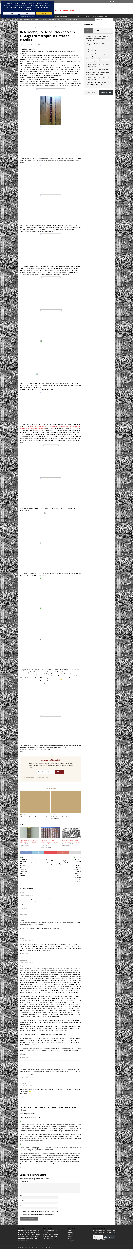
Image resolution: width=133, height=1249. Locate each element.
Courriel (22, 1200)
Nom (21, 1195)
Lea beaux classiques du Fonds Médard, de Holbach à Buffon (29, 841)
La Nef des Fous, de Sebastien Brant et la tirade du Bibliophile (71, 841)
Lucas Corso (46, 1232)
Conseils (70, 1242)
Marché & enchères (61, 16)
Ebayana (70, 1234)
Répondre (25, 908)
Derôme (41, 45)
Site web (22, 1206)
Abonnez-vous (106, 93)
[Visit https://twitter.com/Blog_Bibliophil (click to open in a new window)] (113, 1)
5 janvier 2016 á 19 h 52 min (26, 962)
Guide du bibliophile (100, 16)
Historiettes (71, 1240)
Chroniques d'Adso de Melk (50, 1234)
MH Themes (49, 1247)
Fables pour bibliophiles (49, 1238)
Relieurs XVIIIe (53, 25)
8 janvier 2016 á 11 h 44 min (26, 917)
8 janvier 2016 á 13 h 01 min (26, 895)
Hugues (34, 45)
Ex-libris (70, 1236)
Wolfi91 (22, 893)
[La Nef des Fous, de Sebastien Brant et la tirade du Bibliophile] (71, 832)
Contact (86, 16)
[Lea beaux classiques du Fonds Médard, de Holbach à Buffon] (29, 832)
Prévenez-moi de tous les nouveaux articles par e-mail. (38, 1214)
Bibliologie (70, 1232)
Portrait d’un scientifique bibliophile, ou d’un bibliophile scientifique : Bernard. (49, 842)
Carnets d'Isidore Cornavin (50, 1236)
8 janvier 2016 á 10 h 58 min (26, 940)
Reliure (31, 25)
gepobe (22, 938)
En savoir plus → (22, 1242)
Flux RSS (104, 1239)
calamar (23, 1084)
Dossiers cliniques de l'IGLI (50, 1230)
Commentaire (24, 1182)
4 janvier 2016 (26, 45)
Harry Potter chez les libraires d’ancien (97, 69)
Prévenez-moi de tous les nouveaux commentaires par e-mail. (40, 1211)
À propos (76, 16)
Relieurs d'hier (41, 25)
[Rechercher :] (104, 19)
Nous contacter (97, 1239)
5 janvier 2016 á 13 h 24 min (26, 1066)
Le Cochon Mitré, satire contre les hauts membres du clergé (48, 1108)
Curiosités (70, 1238)
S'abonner (59, 772)
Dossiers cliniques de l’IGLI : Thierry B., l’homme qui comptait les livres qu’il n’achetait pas (97, 39)
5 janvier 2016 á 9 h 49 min (26, 1085)
